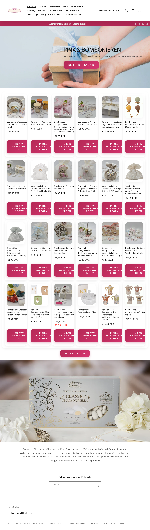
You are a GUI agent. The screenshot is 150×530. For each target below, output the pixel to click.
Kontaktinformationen (78, 523)
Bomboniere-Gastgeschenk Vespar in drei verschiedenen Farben (19, 312)
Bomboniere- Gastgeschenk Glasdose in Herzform (19, 187)
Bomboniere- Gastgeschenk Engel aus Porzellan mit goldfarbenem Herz (114, 124)
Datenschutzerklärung (58, 523)
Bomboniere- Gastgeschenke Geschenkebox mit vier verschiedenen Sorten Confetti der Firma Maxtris (66, 127)
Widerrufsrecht (95, 523)
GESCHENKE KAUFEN (81, 65)
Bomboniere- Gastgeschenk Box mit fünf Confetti (90, 123)
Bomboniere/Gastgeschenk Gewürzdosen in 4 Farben (43, 123)
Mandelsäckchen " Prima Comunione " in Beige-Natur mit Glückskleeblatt (113, 188)
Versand (114, 523)
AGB (106, 523)
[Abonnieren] (98, 485)
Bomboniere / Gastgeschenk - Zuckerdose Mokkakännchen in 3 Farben (111, 315)
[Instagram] (139, 24)
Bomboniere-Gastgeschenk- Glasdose (89, 311)
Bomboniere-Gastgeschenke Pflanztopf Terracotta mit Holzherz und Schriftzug (42, 313)
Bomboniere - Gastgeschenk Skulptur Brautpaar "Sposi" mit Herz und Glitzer (66, 313)
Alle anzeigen (75, 353)
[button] (126, 10)
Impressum (124, 523)
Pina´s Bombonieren (23, 523)
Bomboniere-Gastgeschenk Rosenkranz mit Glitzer (43, 249)
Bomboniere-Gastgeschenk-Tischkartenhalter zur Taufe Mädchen (88, 252)
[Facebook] (135, 24)
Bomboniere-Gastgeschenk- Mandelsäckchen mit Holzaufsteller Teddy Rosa (113, 252)
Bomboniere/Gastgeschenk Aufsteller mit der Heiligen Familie (19, 124)
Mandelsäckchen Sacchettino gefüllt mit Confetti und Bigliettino (41, 188)
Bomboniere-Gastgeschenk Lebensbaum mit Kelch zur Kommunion (66, 250)
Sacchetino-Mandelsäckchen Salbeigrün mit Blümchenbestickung (16, 252)
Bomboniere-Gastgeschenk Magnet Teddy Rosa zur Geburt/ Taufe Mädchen (90, 188)
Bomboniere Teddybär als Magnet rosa (65, 187)
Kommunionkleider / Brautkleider (68, 23)
